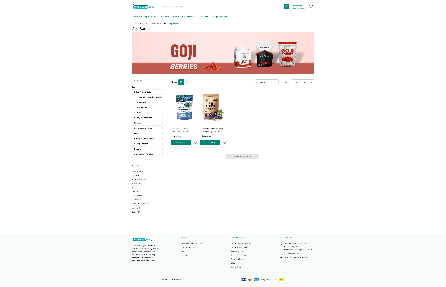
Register (303, 8)
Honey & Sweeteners (144, 138)
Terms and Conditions (240, 255)
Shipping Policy (237, 259)
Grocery (165, 17)
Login (295, 8)
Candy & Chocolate (143, 118)
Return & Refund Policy (241, 243)
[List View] (186, 82)
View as (174, 82)
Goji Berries (141, 107)
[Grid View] (181, 82)
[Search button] (286, 6)
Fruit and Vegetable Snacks (149, 97)
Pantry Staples (141, 144)
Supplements (150, 17)
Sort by (287, 82)
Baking (137, 149)
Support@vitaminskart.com (296, 257)
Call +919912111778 (292, 253)
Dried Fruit (141, 102)
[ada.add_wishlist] (195, 142)
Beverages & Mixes (143, 128)
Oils (136, 133)
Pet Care (204, 17)
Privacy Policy (237, 251)
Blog (233, 263)
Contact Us (236, 267)
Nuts (138, 112)
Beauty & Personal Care (184, 17)
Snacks (137, 123)
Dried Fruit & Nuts (142, 92)
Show (253, 82)
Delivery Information (240, 247)
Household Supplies (143, 154)
